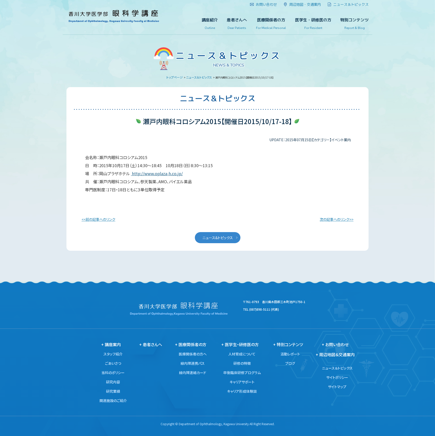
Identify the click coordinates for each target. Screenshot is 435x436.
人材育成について (242, 353)
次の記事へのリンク (334, 219)
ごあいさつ (113, 363)
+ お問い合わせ (335, 344)
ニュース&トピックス (217, 237)
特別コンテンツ (354, 23)
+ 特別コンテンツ (288, 344)
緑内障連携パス (192, 363)
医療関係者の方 (271, 23)
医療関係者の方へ (193, 353)
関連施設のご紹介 (113, 400)
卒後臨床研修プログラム (242, 372)
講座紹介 (210, 23)
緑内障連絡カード (192, 372)
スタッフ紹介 (113, 353)
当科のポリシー (113, 372)
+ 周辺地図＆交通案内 (335, 354)
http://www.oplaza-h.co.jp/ (157, 173)
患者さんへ (237, 23)
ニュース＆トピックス (199, 77)
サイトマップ (337, 386)
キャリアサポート (242, 381)
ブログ (290, 363)
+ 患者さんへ (150, 344)
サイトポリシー (337, 377)
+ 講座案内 (111, 344)
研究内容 (113, 381)
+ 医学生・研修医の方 (240, 344)
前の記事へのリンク (100, 219)
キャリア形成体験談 (242, 391)
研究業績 (113, 391)
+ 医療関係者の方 (190, 344)
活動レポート (290, 353)
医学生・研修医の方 (313, 23)
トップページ (174, 77)
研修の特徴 (242, 363)
